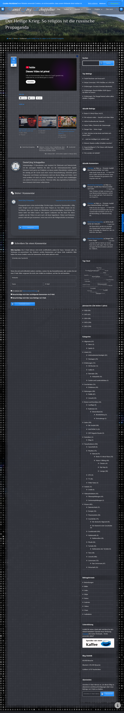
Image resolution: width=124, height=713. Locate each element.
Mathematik (92, 535)
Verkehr (86, 487)
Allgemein (87, 341)
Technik (90, 546)
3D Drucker (92, 366)
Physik (90, 542)
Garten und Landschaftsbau (97, 380)
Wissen (16, 38)
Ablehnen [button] (102, 3)
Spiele (90, 348)
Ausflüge (91, 405)
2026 (85, 310)
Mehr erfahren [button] (93, 3)
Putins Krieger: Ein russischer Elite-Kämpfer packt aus (27, 130)
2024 (85, 318)
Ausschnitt (91, 447)
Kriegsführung (57, 147)
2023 (85, 322)
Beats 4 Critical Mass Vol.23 (93, 113)
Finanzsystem (92, 515)
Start (10, 38)
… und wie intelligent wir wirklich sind (96, 139)
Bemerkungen (88, 582)
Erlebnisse (91, 387)
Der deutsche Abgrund (99, 522)
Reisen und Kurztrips (91, 402)
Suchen (85, 58)
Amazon (85, 634)
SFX (89, 475)
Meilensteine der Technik (100, 549)
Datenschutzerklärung (30, 291)
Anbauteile (95, 377)
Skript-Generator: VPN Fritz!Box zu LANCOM (99, 82)
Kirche (47, 147)
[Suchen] (117, 9)
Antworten (30, 227)
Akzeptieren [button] (114, 3)
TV (89, 479)
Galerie (88, 9)
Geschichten (88, 384)
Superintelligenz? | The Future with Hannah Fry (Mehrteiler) (97, 148)
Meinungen (88, 391)
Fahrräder (91, 374)
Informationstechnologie (96, 355)
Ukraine (54, 151)
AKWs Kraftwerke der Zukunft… (94, 121)
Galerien (87, 602)
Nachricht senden (24, 304)
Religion (53, 149)
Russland (48, 151)
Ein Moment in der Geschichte (102, 526)
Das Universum (97, 563)
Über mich (109, 9)
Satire (86, 422)
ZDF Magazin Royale (95, 433)
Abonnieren (108, 694)
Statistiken (87, 437)
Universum (92, 561)
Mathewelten (96, 538)
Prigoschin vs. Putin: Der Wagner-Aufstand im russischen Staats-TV (67, 131)
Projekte (97, 9)
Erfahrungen (88, 363)
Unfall (90, 490)
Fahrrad (94, 454)
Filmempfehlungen (94, 496)
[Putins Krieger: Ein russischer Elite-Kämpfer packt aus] (28, 121)
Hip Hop (102, 467)
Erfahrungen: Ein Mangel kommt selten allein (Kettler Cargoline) (98, 97)
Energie (90, 511)
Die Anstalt (92, 425)
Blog (58, 9)
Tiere (90, 553)
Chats (86, 610)
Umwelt (90, 398)
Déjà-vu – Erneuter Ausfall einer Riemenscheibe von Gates (100, 169)
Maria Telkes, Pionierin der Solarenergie (97, 125)
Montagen (91, 359)
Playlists (91, 451)
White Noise (92, 483)
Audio (90, 370)
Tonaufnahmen (89, 444)
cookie (3, 9)
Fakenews (41, 147)
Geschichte (92, 519)
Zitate (86, 594)
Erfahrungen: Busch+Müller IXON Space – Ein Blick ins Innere (97, 91)
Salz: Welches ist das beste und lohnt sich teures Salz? (96, 134)
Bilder (86, 586)
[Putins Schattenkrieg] (47, 121)
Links (86, 590)
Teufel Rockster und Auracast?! (94, 79)
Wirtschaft (91, 567)
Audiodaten (88, 614)
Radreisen (91, 409)
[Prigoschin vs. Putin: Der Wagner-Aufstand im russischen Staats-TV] (67, 121)
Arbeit (86, 352)
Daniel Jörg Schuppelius (28, 147)
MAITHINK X (92, 429)
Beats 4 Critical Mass (103, 457)
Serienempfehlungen (95, 500)
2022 (85, 326)
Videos (86, 606)
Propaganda (47, 149)
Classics (102, 463)
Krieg (51, 147)
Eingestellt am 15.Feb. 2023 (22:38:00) (66, 201)
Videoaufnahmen (89, 494)
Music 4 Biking (101, 460)
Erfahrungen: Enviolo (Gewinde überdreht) (98, 86)
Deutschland (96, 412)
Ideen (90, 344)
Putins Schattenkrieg (45, 129)
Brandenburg (100, 415)
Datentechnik (92, 507)
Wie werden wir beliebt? (92, 153)
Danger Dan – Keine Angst (93, 129)
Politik (90, 394)
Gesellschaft (23, 38)
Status (86, 598)
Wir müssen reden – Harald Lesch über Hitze (99, 117)
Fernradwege (100, 418)
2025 (85, 314)
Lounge (102, 471)
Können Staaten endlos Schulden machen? (98, 143)
